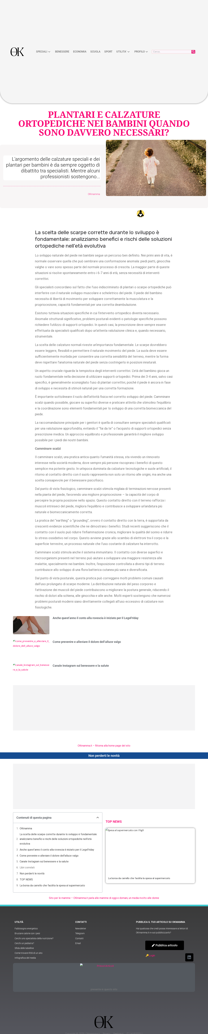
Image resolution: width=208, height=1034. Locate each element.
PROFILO (139, 51)
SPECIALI (41, 51)
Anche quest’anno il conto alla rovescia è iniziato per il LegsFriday (95, 618)
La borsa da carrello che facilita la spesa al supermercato (52, 885)
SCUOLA (95, 51)
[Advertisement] (104, 707)
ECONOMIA (79, 51)
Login (152, 955)
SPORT (108, 51)
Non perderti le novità (32, 873)
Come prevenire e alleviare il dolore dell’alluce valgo (87, 641)
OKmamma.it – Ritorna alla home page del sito (104, 745)
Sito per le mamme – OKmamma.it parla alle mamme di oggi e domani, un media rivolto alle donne (104, 898)
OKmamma (26, 828)
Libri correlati (27, 867)
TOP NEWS (26, 879)
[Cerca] (193, 51)
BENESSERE (62, 51)
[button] (97, 817)
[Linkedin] (189, 957)
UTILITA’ (121, 51)
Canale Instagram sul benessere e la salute (81, 665)
